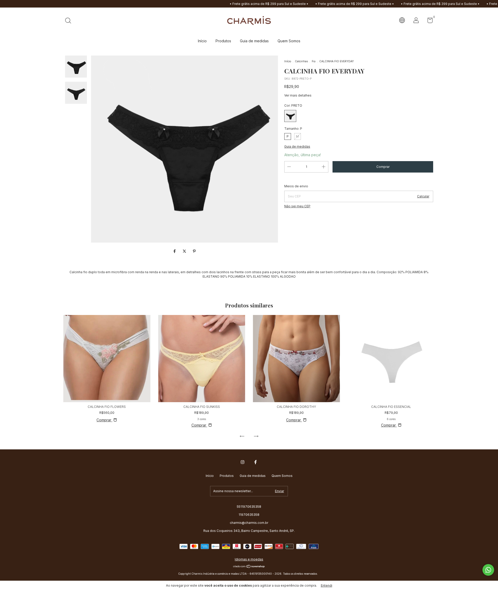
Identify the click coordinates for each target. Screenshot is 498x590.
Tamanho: (293, 129)
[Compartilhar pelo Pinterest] (194, 251)
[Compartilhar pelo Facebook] (175, 251)
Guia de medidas (254, 41)
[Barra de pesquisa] (70, 21)
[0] (428, 21)
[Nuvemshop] (249, 567)
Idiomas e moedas (249, 559)
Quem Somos (289, 41)
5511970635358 (249, 507)
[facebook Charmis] (255, 462)
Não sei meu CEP (297, 206)
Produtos (223, 41)
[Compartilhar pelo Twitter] (185, 251)
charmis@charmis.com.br (249, 523)
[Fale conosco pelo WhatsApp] (488, 570)
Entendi (326, 585)
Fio (313, 61)
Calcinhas (301, 61)
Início (202, 41)
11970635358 (249, 515)
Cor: (293, 105)
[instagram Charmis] (242, 462)
